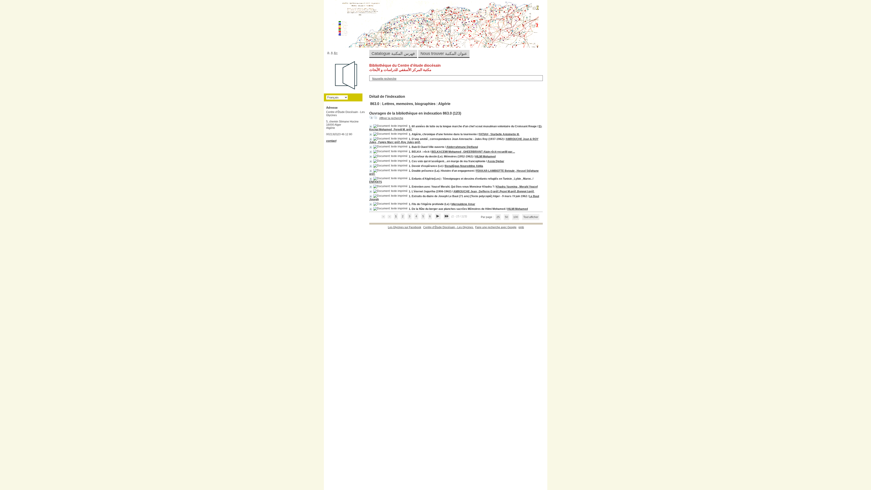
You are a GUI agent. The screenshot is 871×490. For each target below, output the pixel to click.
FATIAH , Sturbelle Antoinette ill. (499, 134)
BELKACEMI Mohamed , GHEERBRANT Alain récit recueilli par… (473, 151)
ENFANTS (375, 182)
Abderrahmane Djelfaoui (462, 147)
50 (506, 217)
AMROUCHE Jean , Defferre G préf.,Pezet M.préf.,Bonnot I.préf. (493, 191)
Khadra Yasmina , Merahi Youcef (517, 186)
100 (515, 217)
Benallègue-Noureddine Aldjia (464, 166)
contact (331, 140)
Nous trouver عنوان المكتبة (444, 53)
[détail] (370, 126)
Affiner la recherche (391, 118)
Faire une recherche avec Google (495, 227)
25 (498, 217)
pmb (521, 227)
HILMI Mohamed (485, 156)
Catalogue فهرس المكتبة (393, 53)
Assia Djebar (495, 161)
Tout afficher (530, 217)
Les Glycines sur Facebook (404, 227)
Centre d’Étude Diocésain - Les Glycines (448, 227)
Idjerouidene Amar (463, 204)
